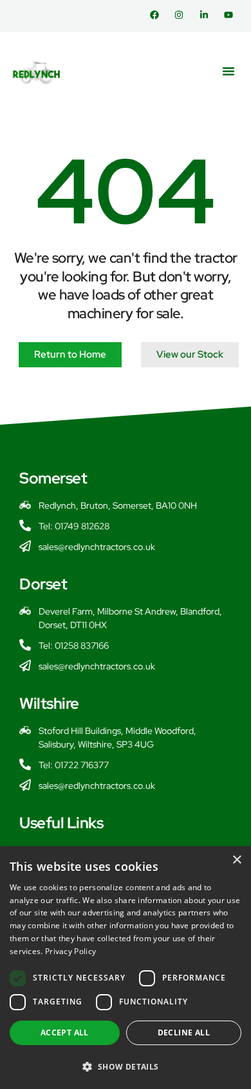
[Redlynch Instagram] (181, 14)
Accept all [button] (65, 1032)
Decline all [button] (184, 1032)
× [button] (236, 860)
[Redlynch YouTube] (231, 14)
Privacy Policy (70, 951)
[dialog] (125, 967)
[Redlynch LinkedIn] (207, 14)
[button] (228, 71)
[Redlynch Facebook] (157, 14)
